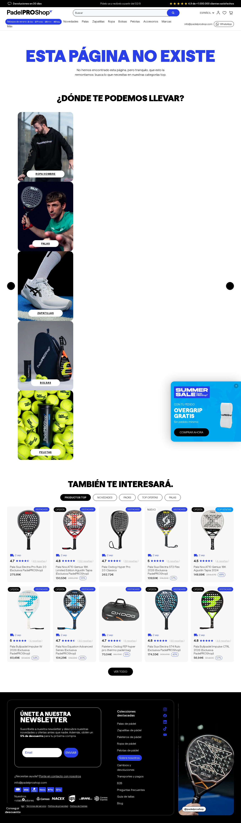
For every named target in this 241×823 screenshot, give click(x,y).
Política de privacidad (58, 806)
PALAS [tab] (172, 497)
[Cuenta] (218, 13)
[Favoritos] (224, 13)
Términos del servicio (36, 806)
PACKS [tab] (127, 497)
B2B (119, 783)
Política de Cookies (78, 806)
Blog (120, 803)
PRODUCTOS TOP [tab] (75, 497)
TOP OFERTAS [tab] (150, 497)
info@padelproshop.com (198, 24)
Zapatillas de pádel (129, 730)
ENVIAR (71, 752)
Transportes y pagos (130, 776)
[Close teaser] (23, 799)
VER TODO (120, 671)
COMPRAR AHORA (191, 432)
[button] (13, 810)
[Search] (173, 12)
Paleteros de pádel (129, 737)
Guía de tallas (125, 796)
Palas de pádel (126, 723)
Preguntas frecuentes (131, 789)
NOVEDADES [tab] (105, 497)
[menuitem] (9, 26)
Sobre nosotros (129, 757)
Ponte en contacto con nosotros (60, 776)
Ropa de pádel (126, 743)
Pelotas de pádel (128, 750)
